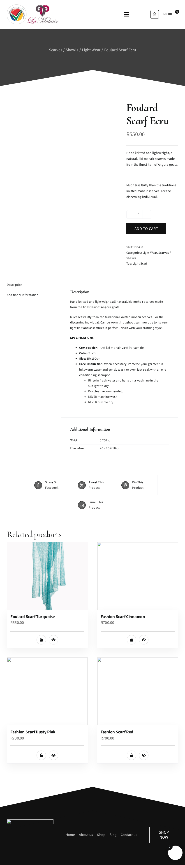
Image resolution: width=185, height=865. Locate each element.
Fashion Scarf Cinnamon (123, 617)
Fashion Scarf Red (117, 732)
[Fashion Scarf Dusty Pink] (47, 691)
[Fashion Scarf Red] (137, 691)
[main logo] (33, 6)
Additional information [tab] (23, 295)
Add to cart (146, 229)
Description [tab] (15, 285)
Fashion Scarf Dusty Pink (32, 732)
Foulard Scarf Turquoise (32, 617)
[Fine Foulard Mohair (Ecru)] (63, 176)
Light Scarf (140, 263)
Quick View (53, 639)
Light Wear (150, 253)
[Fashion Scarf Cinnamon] (137, 576)
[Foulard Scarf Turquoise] (47, 576)
